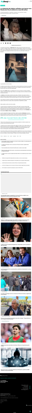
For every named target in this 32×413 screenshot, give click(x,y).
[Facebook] (5, 43)
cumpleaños (14, 136)
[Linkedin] (8, 43)
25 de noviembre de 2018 (13, 118)
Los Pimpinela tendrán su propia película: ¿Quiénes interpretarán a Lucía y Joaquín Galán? (16, 270)
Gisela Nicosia (4, 15)
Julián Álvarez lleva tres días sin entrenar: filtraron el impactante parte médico (15, 346)
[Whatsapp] (1, 43)
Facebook (25, 385)
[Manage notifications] (30, 411)
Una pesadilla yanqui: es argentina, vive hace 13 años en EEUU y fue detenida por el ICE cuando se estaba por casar (16, 142)
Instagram (24, 389)
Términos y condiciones (3, 400)
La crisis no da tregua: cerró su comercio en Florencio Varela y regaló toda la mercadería (15, 145)
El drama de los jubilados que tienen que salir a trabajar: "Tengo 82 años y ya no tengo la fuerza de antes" (16, 319)
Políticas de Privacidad (3, 399)
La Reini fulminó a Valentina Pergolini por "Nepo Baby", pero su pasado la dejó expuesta (15, 160)
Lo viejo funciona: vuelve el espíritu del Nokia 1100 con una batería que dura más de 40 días (16, 154)
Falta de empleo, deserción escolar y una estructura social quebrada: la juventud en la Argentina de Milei (16, 151)
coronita (11, 136)
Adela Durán (5, 136)
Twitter (26, 386)
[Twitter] (3, 43)
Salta (20, 136)
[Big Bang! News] (6, 1)
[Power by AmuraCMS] (29, 405)
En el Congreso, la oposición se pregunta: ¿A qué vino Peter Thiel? (12, 167)
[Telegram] (10, 43)
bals (8, 136)
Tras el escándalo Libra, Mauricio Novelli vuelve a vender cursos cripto (13, 147)
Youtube (25, 388)
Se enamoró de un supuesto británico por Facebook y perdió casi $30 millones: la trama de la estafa (15, 370)
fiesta (17, 136)
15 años (2, 136)
